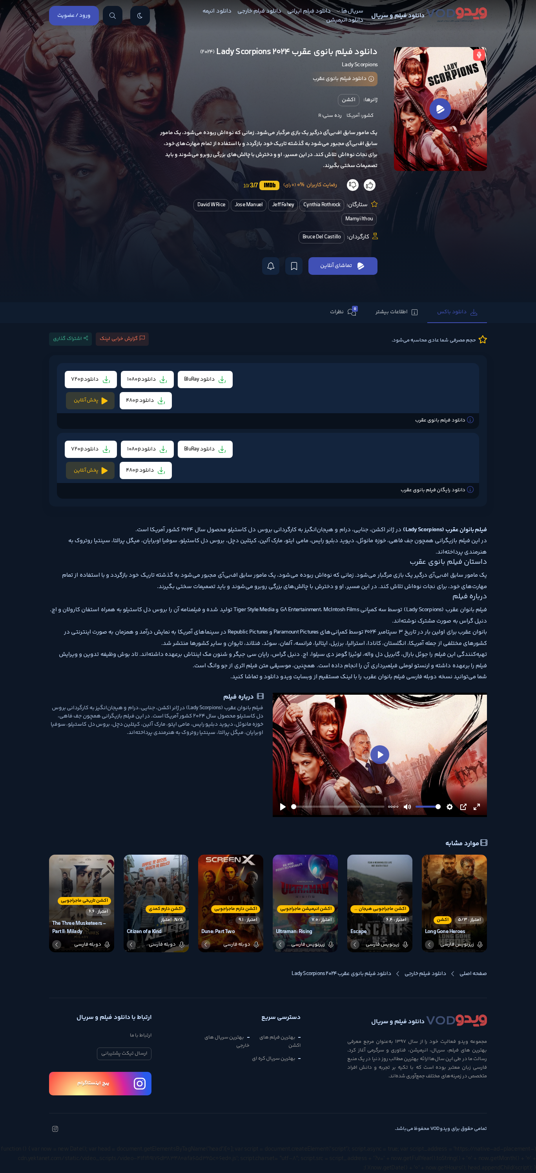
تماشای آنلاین (336, 265)
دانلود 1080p (142, 379)
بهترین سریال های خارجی (226, 1041)
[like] (370, 185)
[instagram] (55, 1130)
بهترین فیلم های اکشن (280, 1041)
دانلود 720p (85, 379)
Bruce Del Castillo (322, 237)
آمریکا (353, 116)
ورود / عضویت (74, 15)
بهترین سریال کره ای (273, 1058)
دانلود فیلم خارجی (259, 11)
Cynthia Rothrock (321, 205)
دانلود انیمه (216, 11)
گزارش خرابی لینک (119, 339)
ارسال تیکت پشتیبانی (124, 1053)
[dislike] (353, 185)
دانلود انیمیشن (344, 20)
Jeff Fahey (283, 205)
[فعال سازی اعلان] (270, 266)
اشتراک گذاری (67, 339)
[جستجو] (112, 15)
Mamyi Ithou (359, 219)
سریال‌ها (352, 11)
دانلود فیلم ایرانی (309, 11)
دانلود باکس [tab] (452, 312)
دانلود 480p (140, 400)
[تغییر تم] (140, 15)
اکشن (349, 100)
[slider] (338, 806)
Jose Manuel (249, 205)
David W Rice (211, 205)
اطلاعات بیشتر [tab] (392, 312)
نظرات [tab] (343, 312)
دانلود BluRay (199, 379)
